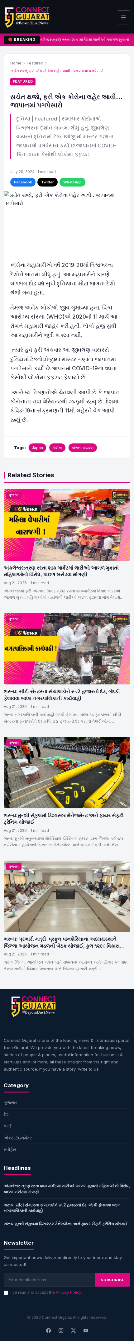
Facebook (23, 182)
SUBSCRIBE (112, 1280)
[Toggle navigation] (123, 17)
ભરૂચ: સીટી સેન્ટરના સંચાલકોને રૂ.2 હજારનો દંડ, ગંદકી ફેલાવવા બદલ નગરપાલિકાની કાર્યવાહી (62, 694)
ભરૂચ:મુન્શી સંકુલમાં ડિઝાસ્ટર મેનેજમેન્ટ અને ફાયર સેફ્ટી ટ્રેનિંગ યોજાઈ (65, 1223)
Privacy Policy (69, 1292)
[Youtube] (85, 1330)
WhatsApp (72, 182)
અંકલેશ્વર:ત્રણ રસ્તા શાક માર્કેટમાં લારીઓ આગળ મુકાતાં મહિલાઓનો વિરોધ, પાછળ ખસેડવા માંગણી (61, 571)
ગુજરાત (14, 495)
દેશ (7, 1114)
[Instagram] (60, 1330)
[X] (73, 1330)
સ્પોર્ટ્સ (10, 1149)
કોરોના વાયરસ (83, 447)
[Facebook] (48, 1330)
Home (16, 63)
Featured (35, 63)
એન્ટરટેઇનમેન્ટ (18, 1137)
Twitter (47, 182)
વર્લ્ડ (8, 1126)
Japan (37, 447)
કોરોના (57, 447)
